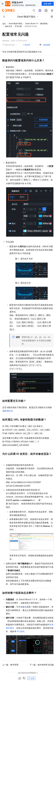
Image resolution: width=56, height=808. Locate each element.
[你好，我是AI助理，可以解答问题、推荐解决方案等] (40, 10)
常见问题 (18, 26)
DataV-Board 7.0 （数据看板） (37, 23)
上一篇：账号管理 (10, 664)
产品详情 (26, 44)
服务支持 (8, 26)
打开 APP (47, 3)
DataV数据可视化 (15, 23)
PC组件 (20, 631)
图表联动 (8, 410)
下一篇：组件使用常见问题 (42, 664)
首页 (4, 23)
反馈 (32, 678)
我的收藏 (46, 44)
